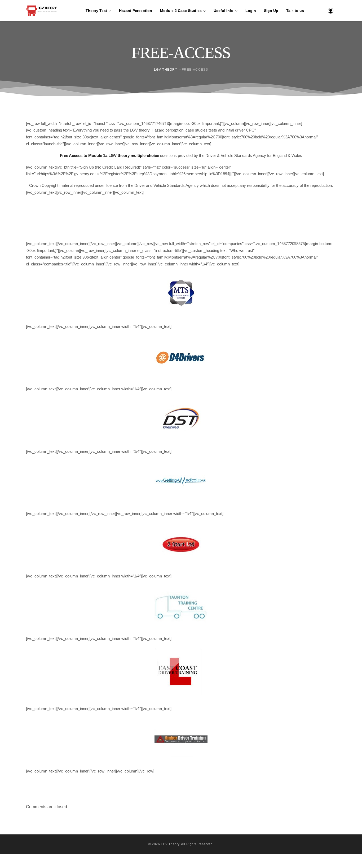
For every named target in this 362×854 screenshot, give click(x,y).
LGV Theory (170, 844)
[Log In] (330, 10)
